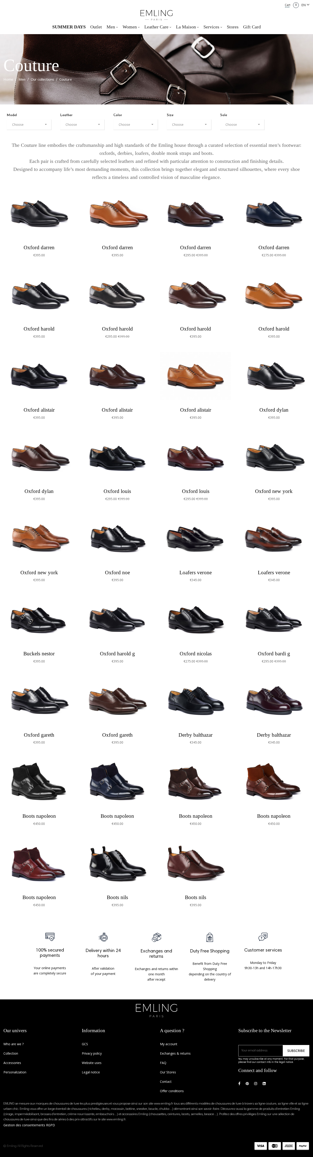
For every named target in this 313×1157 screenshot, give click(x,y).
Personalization (14, 1072)
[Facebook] (239, 1083)
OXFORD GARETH (39, 735)
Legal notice (91, 1072)
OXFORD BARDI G (274, 653)
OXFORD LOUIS (117, 491)
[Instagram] (255, 1083)
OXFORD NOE (117, 572)
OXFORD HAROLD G (117, 653)
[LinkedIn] (264, 1083)
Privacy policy (92, 1053)
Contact (166, 1081)
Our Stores (168, 1072)
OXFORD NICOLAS (196, 653)
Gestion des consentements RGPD (29, 1125)
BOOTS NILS (117, 897)
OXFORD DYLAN (273, 410)
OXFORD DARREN (39, 247)
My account (168, 1044)
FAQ (163, 1063)
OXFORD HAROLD (39, 329)
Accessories (12, 1063)
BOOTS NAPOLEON (39, 816)
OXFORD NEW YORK (274, 491)
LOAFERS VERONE (195, 572)
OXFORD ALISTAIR (39, 410)
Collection (10, 1053)
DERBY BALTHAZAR (195, 735)
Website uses (92, 1063)
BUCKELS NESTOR (39, 653)
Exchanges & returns (175, 1053)
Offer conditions (172, 1091)
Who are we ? (13, 1044)
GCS (85, 1044)
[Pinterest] (247, 1083)
